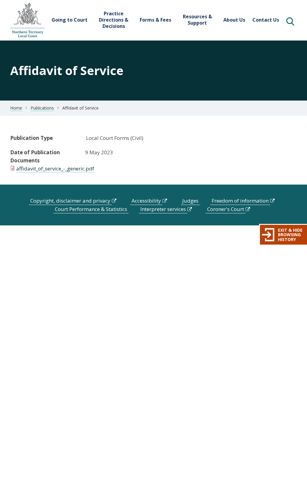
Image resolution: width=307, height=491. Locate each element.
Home (16, 108)
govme (27, 20)
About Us (234, 20)
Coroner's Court (225, 209)
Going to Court (70, 20)
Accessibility (146, 200)
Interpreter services (163, 209)
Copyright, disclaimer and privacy (70, 200)
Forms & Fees (155, 20)
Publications (42, 108)
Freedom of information (240, 200)
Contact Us (265, 20)
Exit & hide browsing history (290, 234)
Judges (190, 200)
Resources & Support (197, 19)
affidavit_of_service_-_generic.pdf (55, 168)
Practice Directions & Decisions (113, 19)
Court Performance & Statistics (91, 209)
